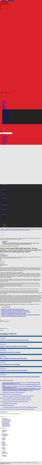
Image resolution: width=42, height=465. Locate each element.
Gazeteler (6, 116)
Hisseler (5, 121)
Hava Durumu (6, 112)
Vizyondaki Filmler (7, 110)
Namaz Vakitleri (6, 419)
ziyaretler (4, 142)
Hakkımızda (4, 217)
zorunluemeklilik (6, 140)
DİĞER (3, 108)
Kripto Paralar (6, 119)
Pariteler (5, 123)
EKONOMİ (4, 101)
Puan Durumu (6, 118)
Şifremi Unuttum (5, 212)
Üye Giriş (4, 210)
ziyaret (4, 144)
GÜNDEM (4, 242)
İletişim (3, 215)
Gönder (1, 320)
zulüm (4, 135)
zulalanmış (5, 136)
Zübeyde (4, 138)
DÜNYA (3, 100)
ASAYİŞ (3, 102)
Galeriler (3, 224)
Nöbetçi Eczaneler (7, 111)
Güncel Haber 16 (5, 241)
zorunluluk (5, 139)
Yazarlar (3, 205)
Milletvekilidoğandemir (6, 307)
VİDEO (3, 107)
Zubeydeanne (5, 137)
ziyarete (4, 143)
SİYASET (4, 103)
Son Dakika (6, 109)
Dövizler (5, 120)
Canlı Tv (5, 114)
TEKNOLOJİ (4, 106)
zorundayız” (5, 141)
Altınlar (5, 122)
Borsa (4, 418)
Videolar (3, 225)
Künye (3, 216)
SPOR (3, 104)
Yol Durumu (6, 113)
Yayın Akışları (6, 115)
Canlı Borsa (6, 117)
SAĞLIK (3, 105)
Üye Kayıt (4, 211)
